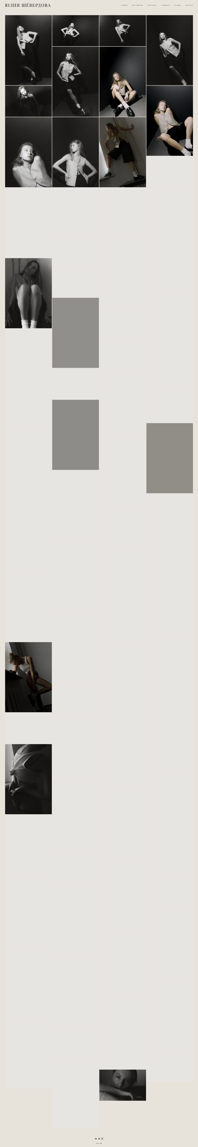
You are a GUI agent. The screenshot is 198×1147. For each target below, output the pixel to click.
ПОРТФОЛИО (152, 5)
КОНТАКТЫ (189, 5)
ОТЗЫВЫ (178, 5)
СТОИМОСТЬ (165, 5)
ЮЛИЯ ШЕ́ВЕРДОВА (28, 5)
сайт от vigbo (99, 1143)
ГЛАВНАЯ (124, 5)
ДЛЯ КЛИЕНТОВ (137, 5)
